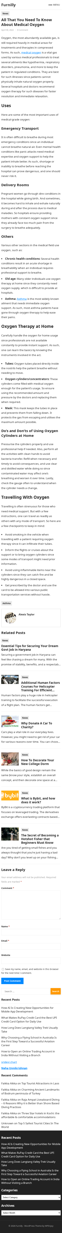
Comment (7, 888)
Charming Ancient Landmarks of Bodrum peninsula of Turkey (30, 1091)
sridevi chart (9, 1062)
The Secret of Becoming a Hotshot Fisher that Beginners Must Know (40, 839)
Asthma (7, 603)
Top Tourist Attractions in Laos (40, 1083)
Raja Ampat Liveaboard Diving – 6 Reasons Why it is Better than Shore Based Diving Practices (30, 1103)
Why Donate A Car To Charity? (36, 725)
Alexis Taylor (26, 614)
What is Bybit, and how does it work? (38, 800)
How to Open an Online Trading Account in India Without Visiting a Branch (28, 1053)
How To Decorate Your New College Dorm (37, 762)
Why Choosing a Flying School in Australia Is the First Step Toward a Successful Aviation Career (29, 1041)
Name (5, 926)
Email (5, 940)
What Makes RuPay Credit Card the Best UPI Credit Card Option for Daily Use (29, 1019)
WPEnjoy (49, 1225)
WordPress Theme (33, 1225)
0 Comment (22, 29)
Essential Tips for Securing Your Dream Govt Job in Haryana (29, 648)
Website (5, 955)
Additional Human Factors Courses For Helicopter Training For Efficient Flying (40, 688)
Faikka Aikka (9, 1083)
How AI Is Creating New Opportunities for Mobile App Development (27, 1009)
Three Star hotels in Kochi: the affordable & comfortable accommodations (30, 1115)
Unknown (7, 1123)
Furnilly (8, 4)
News (5, 13)
